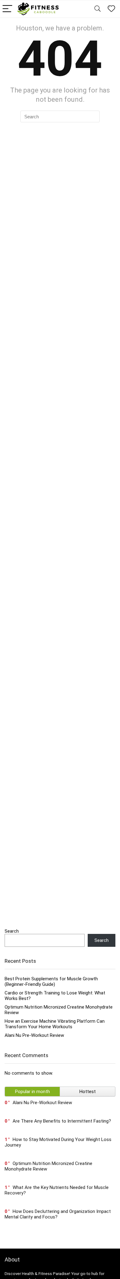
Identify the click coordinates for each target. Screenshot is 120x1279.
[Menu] (7, 9)
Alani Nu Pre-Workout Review (34, 1035)
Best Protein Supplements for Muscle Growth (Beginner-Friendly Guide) (51, 981)
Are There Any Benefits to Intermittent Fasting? (62, 1121)
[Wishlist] (111, 9)
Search (12, 931)
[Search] (97, 9)
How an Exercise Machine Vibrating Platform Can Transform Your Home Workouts (55, 1023)
